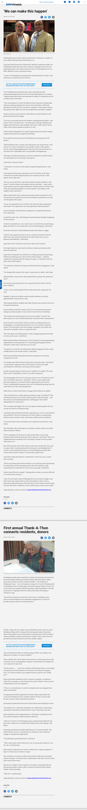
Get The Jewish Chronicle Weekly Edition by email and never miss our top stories (21, 84)
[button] (85, 2)
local (6, 499)
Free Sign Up (46, 84)
